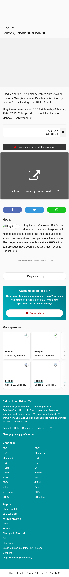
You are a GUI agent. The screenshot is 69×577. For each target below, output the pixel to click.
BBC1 (6, 448)
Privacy (40, 428)
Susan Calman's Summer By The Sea (23, 547)
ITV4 (37, 462)
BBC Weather (10, 513)
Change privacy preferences (19, 434)
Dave (37, 487)
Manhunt (7, 552)
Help (16, 428)
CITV (37, 492)
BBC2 (37, 448)
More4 (6, 472)
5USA (6, 477)
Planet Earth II (10, 509)
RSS (50, 428)
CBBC (6, 497)
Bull (4, 538)
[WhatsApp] (56, 210)
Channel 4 (39, 453)
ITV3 (5, 462)
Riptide (6, 528)
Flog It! (7, 219)
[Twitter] (34, 210)
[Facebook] (12, 210)
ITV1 (5, 453)
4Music (38, 482)
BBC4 (6, 482)
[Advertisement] (34, 62)
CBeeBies (39, 497)
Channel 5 (8, 458)
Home (12, 573)
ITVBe (6, 467)
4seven (38, 472)
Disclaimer (27, 428)
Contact (7, 428)
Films (5, 523)
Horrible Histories (12, 518)
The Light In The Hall (14, 533)
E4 (35, 467)
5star (5, 487)
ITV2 (37, 458)
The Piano (8, 543)
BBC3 (37, 477)
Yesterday (8, 492)
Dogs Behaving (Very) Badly (17, 557)
